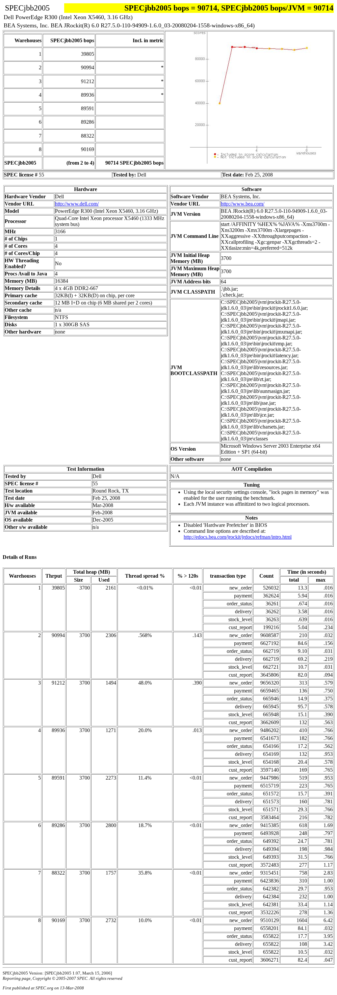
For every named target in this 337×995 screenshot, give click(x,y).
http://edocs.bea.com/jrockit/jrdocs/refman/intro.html (238, 537)
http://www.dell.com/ (77, 204)
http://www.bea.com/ (242, 204)
